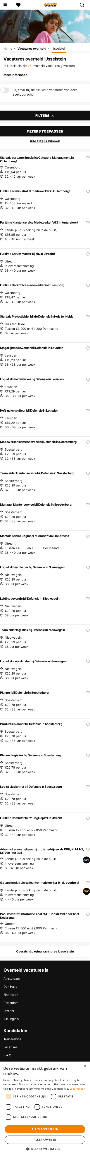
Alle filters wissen (45, 141)
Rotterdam (10, 1003)
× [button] (85, 1066)
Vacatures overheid (31, 48)
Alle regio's (11, 1019)
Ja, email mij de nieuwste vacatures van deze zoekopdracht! (45, 92)
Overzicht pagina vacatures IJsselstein (45, 951)
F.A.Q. (7, 1055)
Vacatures (10, 1047)
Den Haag (10, 986)
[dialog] (45, 1109)
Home (7, 48)
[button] (45, 1149)
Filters (42, 115)
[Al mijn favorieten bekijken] (18, 4)
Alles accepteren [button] (44, 1129)
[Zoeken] (84, 4)
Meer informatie (15, 75)
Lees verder (77, 1088)
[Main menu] (5, 5)
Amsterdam (11, 978)
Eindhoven (10, 994)
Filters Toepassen (45, 131)
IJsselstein (59, 48)
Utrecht (8, 1011)
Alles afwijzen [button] (45, 1139)
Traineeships (12, 1039)
